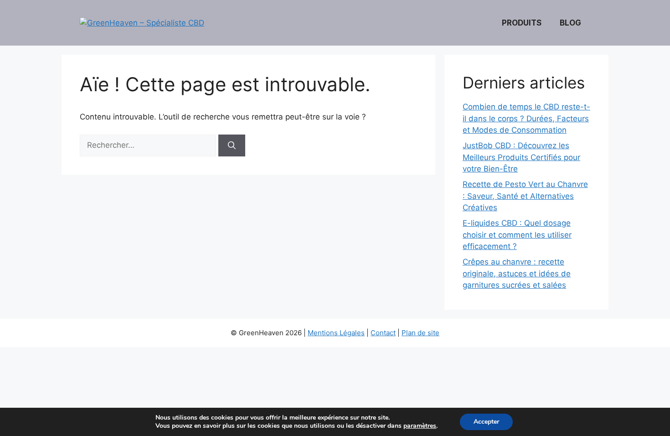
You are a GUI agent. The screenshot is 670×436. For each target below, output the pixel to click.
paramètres (419, 426)
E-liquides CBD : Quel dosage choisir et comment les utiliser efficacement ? (517, 234)
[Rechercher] (231, 145)
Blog (570, 22)
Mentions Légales (336, 332)
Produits (521, 22)
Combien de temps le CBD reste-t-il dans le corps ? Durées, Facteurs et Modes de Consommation (526, 118)
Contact (383, 332)
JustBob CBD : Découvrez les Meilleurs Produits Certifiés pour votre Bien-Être (521, 157)
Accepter (486, 421)
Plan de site (420, 332)
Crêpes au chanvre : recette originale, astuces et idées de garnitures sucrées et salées (517, 273)
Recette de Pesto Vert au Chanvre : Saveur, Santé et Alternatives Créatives (525, 196)
